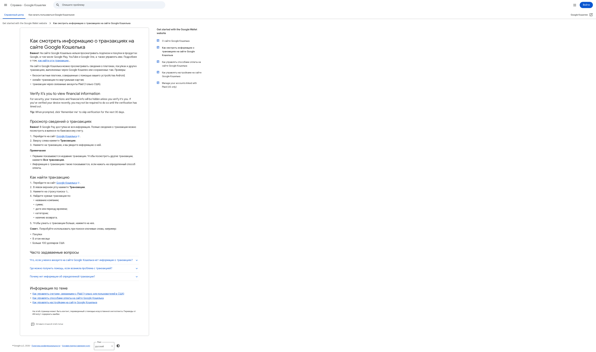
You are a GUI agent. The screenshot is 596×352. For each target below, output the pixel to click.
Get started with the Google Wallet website (177, 31)
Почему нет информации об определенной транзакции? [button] (62, 276)
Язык (99, 342)
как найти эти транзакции (53, 60)
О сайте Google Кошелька (176, 41)
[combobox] (113, 5)
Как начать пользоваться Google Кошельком (51, 14)
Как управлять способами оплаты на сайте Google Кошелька (68, 298)
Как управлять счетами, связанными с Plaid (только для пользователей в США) (78, 293)
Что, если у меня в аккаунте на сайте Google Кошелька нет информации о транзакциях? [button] (81, 260)
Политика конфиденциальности (46, 346)
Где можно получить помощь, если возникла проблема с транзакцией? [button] (71, 268)
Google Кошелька (66, 136)
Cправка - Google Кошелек (28, 5)
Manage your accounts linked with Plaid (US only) (179, 85)
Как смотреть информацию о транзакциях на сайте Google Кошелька (178, 51)
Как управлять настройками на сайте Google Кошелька (64, 302)
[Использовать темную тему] (118, 346)
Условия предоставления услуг (76, 346)
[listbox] (104, 346)
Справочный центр (14, 14)
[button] (5, 5)
